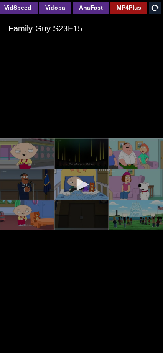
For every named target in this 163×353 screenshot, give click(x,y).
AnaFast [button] (91, 7)
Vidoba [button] (55, 7)
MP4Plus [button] (129, 7)
